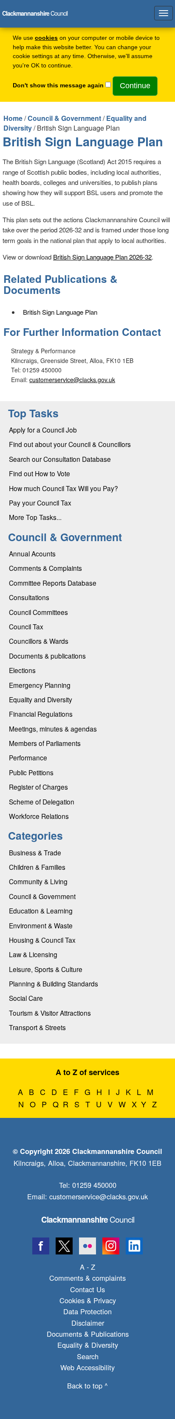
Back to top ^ (87, 1385)
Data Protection (87, 1311)
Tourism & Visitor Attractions (50, 1012)
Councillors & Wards (38, 640)
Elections (22, 670)
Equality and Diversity (40, 699)
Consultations (29, 597)
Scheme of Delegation (41, 801)
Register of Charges (38, 786)
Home (13, 118)
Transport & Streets (37, 1027)
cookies (46, 38)
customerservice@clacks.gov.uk (72, 379)
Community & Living (38, 881)
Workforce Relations (39, 816)
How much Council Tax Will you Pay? (63, 488)
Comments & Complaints (45, 568)
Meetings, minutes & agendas (53, 728)
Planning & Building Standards (53, 983)
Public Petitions (31, 772)
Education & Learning (41, 910)
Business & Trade (35, 852)
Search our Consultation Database (60, 459)
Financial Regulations (41, 713)
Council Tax (26, 626)
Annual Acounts (32, 553)
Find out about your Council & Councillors (70, 444)
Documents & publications (47, 655)
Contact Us (87, 1289)
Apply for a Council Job (43, 429)
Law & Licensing (33, 954)
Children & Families (37, 867)
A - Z (87, 1267)
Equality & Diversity (87, 1345)
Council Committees (38, 612)
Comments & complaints (87, 1278)
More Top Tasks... (35, 517)
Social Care (26, 998)
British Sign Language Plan (60, 311)
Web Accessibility (87, 1367)
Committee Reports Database (52, 582)
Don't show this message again (58, 85)
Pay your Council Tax (40, 502)
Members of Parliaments (45, 743)
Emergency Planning (40, 685)
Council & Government (64, 118)
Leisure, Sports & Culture (45, 969)
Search (88, 1356)
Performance (28, 757)
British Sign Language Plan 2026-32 (102, 256)
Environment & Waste (41, 925)
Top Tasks (33, 413)
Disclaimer (87, 1323)
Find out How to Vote (39, 473)
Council (87, 1219)
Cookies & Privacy (87, 1300)
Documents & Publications (88, 1334)
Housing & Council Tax (42, 939)
